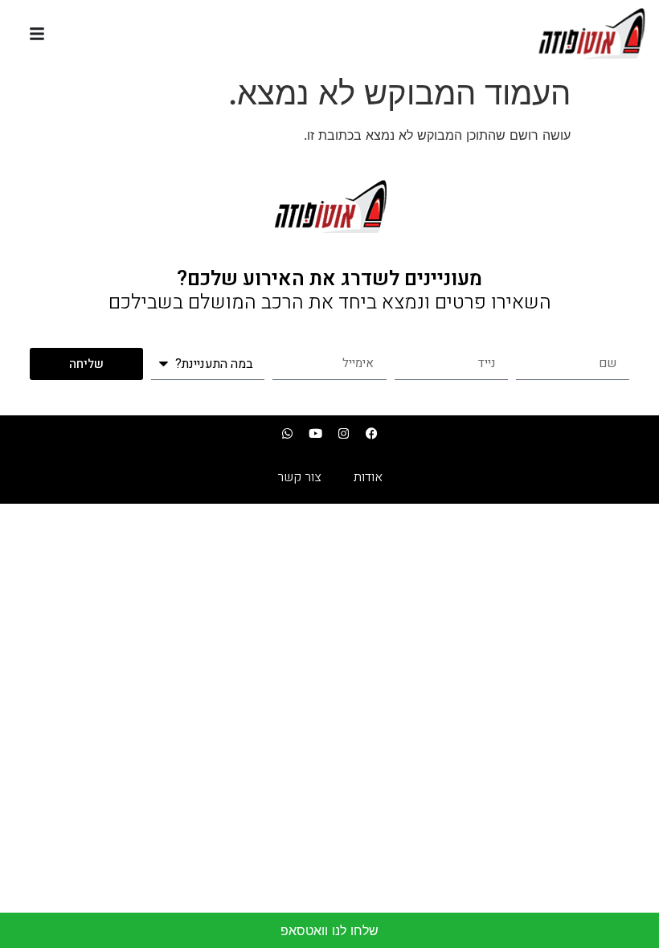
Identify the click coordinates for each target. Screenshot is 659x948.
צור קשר (299, 477)
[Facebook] (372, 433)
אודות (368, 477)
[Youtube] (315, 433)
